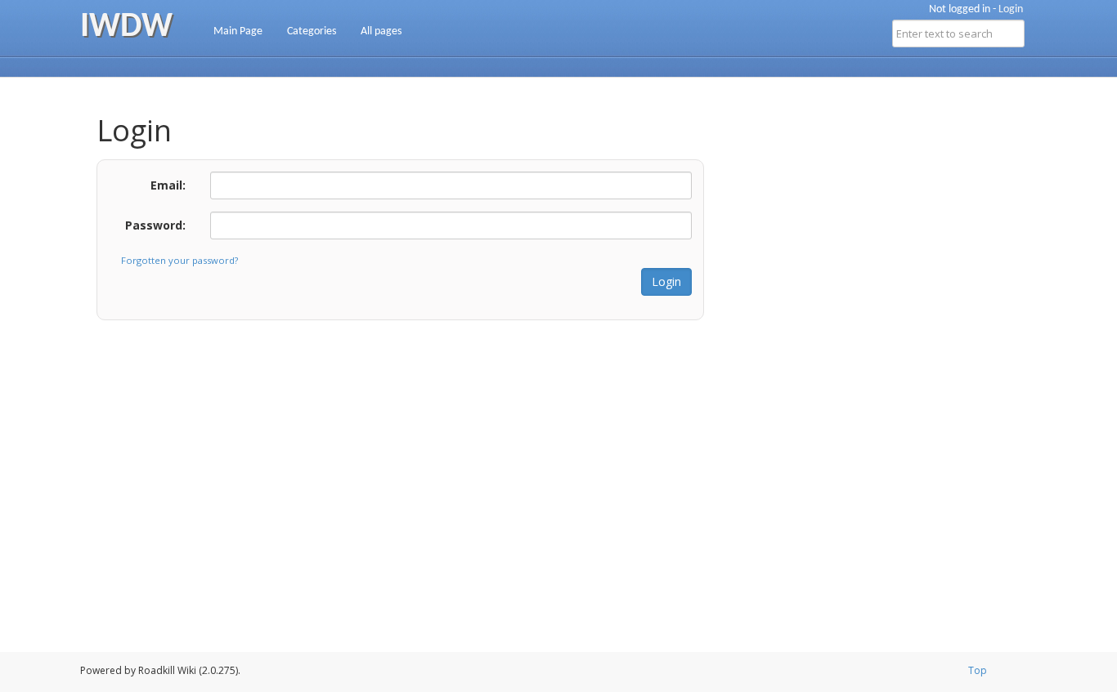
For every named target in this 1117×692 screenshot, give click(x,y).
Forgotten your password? (179, 260)
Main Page (237, 31)
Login (1010, 9)
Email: (168, 185)
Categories (311, 31)
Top (977, 670)
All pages (381, 31)
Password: (155, 225)
